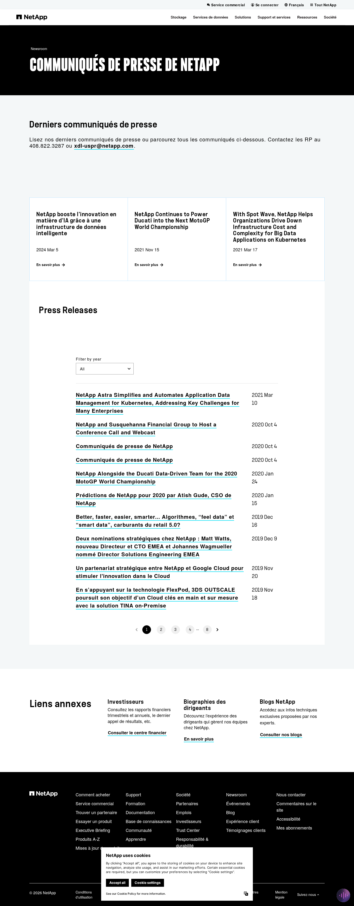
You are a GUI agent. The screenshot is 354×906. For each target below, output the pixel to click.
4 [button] (190, 629)
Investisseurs (188, 821)
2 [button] (161, 629)
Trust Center (188, 830)
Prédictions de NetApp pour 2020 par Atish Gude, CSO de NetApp (153, 499)
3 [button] (175, 629)
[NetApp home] (32, 17)
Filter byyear (88, 359)
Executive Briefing (93, 830)
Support (133, 794)
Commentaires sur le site (296, 806)
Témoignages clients (246, 830)
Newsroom (39, 48)
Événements (238, 803)
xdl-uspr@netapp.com (104, 145)
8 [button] (207, 629)
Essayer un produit (94, 821)
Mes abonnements (294, 827)
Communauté (139, 830)
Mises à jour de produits (99, 848)
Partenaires (187, 803)
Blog (230, 812)
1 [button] (147, 629)
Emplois (183, 812)
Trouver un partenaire (96, 812)
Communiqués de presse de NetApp (124, 446)
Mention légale (281, 895)
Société (183, 794)
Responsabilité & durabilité (192, 842)
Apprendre (136, 839)
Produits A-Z (88, 839)
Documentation (140, 812)
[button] (178, 17)
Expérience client (242, 821)
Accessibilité (288, 819)
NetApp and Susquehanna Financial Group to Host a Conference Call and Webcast (146, 428)
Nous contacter (291, 794)
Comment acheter (93, 794)
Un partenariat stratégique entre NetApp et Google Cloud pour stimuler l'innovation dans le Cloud (160, 572)
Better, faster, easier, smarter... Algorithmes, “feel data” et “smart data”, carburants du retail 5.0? (155, 520)
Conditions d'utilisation (84, 895)
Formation (135, 803)
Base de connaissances (148, 821)
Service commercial (95, 803)
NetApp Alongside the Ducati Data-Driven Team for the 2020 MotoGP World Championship (156, 477)
